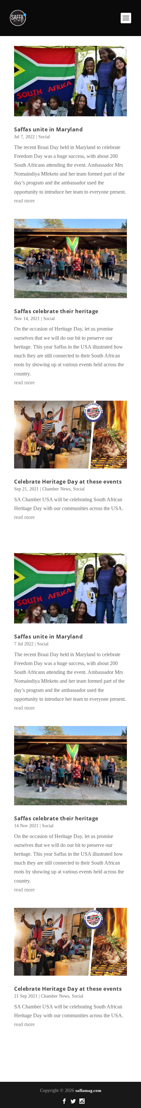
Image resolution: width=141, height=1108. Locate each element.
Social (44, 136)
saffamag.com (88, 1090)
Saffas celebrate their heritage (56, 311)
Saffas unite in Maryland (48, 129)
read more (24, 200)
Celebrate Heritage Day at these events (68, 481)
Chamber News (56, 489)
